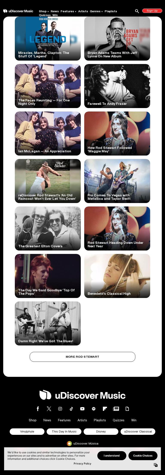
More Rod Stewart (82, 356)
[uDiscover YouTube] (82, 408)
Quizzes (45, 15)
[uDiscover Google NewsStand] (116, 408)
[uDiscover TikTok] (71, 408)
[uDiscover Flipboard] (105, 408)
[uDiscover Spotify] (94, 408)
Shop (43, 11)
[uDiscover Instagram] (60, 408)
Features (67, 11)
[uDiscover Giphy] (127, 408)
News (55, 11)
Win (55, 15)
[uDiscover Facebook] (38, 408)
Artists (83, 11)
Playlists (111, 11)
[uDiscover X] (49, 408)
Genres (95, 11)
